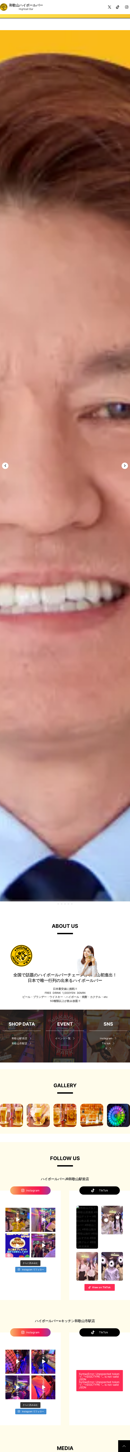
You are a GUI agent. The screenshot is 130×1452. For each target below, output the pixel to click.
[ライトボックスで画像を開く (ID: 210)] (91, 1115)
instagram (106, 1038)
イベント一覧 (63, 1038)
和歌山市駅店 (19, 1043)
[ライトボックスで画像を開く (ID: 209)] (65, 1115)
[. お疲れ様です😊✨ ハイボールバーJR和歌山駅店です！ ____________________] (17, 1220)
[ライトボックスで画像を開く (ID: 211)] (38, 1115)
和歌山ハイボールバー (26, 5)
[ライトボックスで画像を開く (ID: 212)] (11, 1115)
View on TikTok (101, 1287)
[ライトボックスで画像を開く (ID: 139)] (118, 1115)
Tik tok (106, 1043)
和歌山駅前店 (19, 1038)
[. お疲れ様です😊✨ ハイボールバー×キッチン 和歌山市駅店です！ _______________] (17, 1362)
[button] (58, 904)
